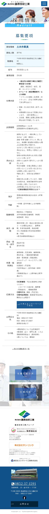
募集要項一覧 (24, 349)
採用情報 (18, 23)
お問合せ (24, 504)
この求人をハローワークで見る (29, 304)
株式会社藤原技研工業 (15, 3)
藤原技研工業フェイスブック (24, 497)
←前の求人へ (17, 349)
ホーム (8, 23)
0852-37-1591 (25, 483)
